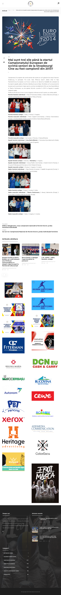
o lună (40, 522)
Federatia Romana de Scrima (8, 268)
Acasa (9, 10)
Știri (13, 10)
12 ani (15, 268)
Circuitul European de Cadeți (16, 570)
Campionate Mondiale (16, 563)
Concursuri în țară (27, 253)
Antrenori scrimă (16, 553)
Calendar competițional (16, 556)
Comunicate (16, 574)
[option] (11, 257)
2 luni (40, 530)
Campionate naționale (48, 253)
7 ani (54, 261)
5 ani (35, 263)
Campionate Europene (16, 560)
